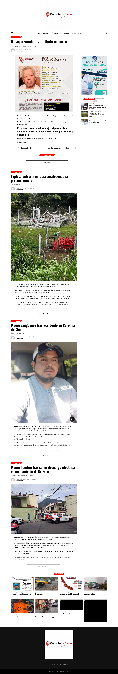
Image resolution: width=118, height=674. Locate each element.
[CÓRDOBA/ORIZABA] (56, 33)
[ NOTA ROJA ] (46, 33)
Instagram (65, 664)
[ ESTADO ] (80, 33)
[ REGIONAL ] (66, 33)
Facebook (52, 664)
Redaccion (20, 51)
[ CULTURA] (73, 33)
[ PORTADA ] (37, 33)
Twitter (59, 664)
